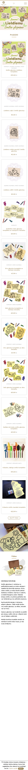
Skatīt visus (14, 518)
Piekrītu (21, 768)
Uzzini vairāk (13, 768)
